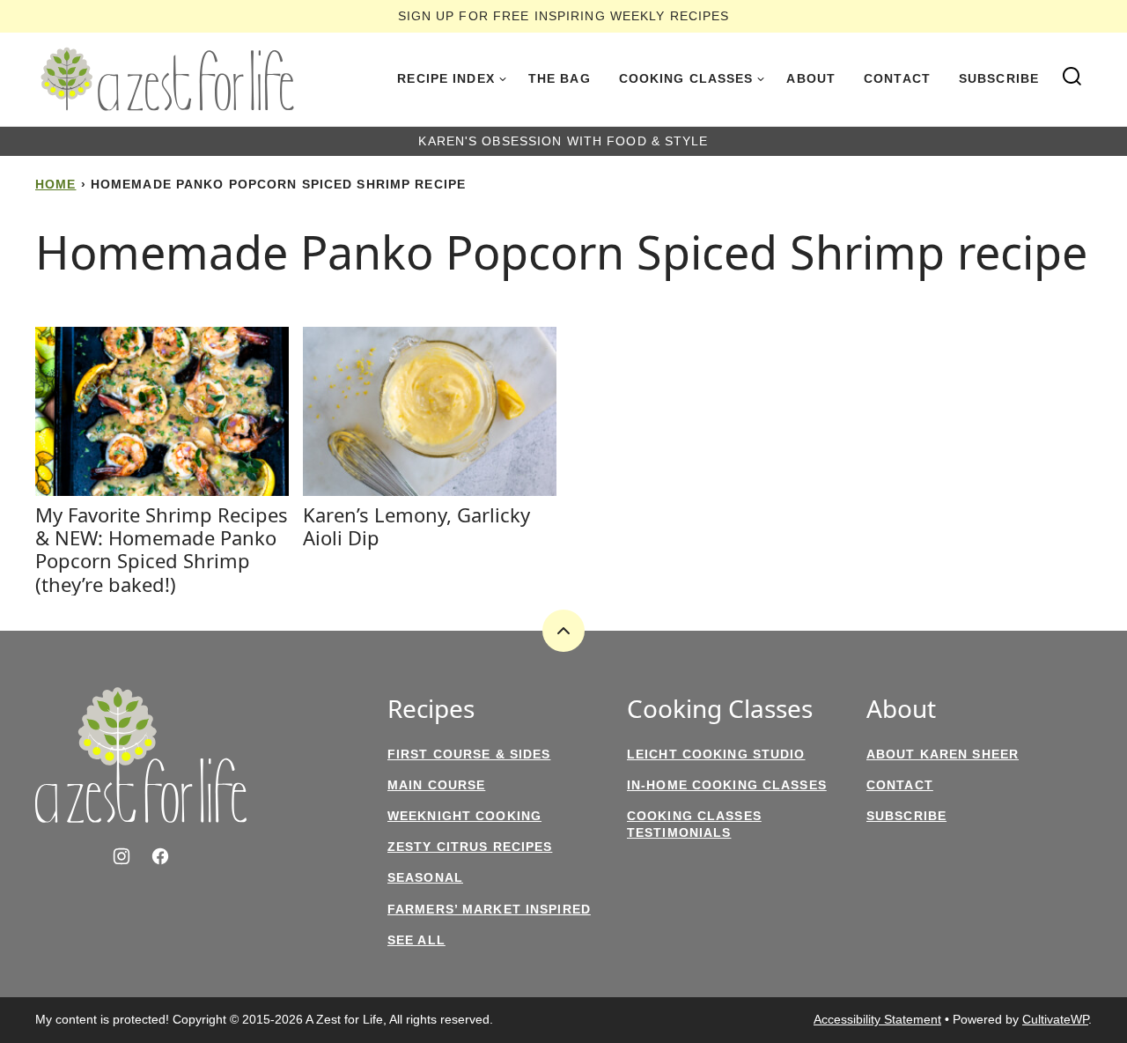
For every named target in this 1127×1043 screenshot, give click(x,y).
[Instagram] (121, 856)
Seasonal (425, 877)
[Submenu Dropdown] (502, 79)
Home (55, 184)
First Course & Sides (468, 754)
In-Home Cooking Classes (727, 785)
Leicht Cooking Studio (716, 754)
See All (416, 940)
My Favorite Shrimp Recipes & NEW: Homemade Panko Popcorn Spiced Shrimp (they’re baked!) (161, 549)
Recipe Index (445, 78)
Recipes (431, 709)
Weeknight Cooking (464, 816)
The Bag (559, 78)
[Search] (1072, 76)
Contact (897, 78)
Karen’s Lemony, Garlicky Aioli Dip (416, 526)
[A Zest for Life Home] (167, 79)
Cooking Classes (686, 78)
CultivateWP (1055, 1019)
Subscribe (999, 78)
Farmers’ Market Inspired (489, 909)
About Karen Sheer (942, 754)
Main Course (436, 785)
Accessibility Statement (877, 1019)
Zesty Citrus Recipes (469, 847)
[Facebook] (160, 856)
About (811, 78)
